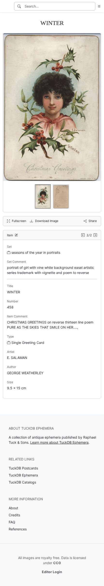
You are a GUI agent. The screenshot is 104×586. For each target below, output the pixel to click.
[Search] (19, 6)
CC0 (57, 563)
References (18, 529)
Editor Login (52, 572)
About (13, 508)
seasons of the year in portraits (35, 252)
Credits (14, 515)
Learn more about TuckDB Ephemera (59, 442)
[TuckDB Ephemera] (6, 6)
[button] (98, 6)
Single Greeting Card (27, 342)
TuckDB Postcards (23, 468)
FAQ (12, 522)
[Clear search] (92, 6)
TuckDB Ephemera (23, 475)
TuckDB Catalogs (22, 482)
